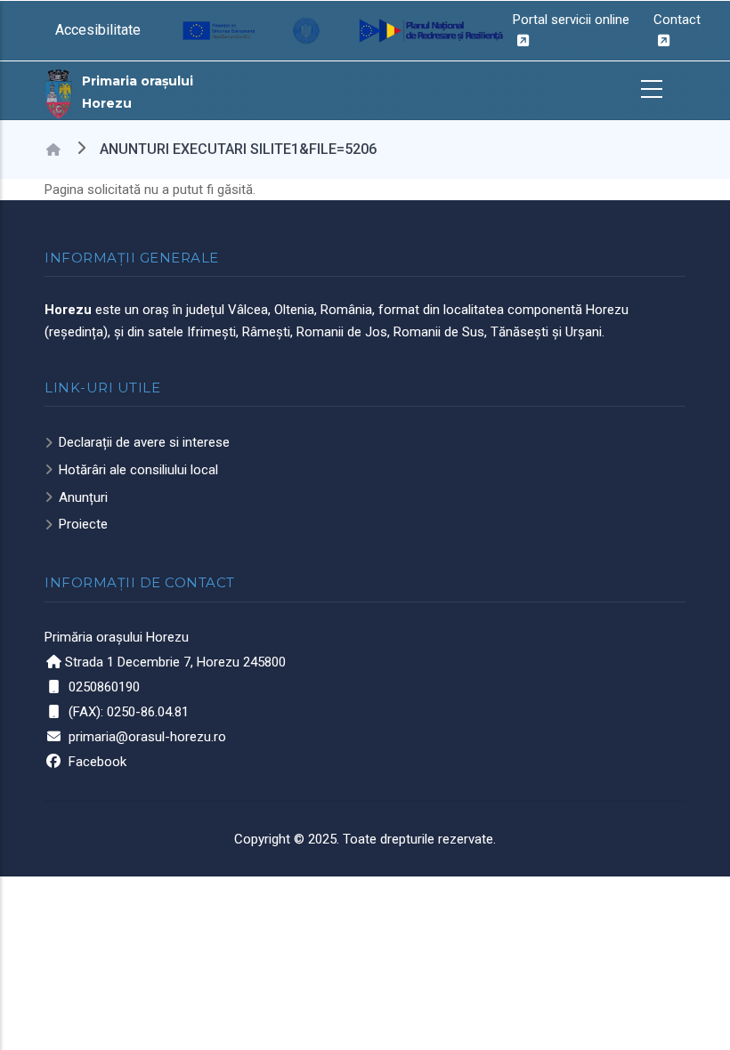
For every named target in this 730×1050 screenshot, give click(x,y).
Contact (677, 20)
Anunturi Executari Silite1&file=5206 (238, 149)
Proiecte (83, 524)
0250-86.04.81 (148, 712)
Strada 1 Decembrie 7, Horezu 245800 (175, 662)
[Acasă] (59, 92)
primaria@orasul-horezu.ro (147, 737)
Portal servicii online (571, 20)
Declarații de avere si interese (144, 442)
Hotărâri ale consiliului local (138, 470)
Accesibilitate (98, 29)
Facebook (97, 762)
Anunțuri (83, 497)
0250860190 (104, 687)
